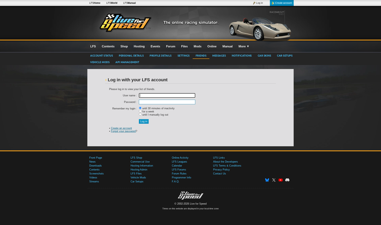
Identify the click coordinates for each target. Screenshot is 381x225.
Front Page (95, 157)
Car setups (284, 55)
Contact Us (219, 173)
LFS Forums (179, 169)
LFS (94, 3)
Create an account (121, 128)
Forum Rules (179, 173)
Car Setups (137, 181)
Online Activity (180, 157)
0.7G (148, 28)
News (92, 161)
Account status (101, 55)
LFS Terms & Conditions (227, 165)
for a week (147, 111)
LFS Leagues (179, 161)
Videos (93, 177)
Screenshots (96, 173)
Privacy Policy (221, 169)
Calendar (177, 165)
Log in (259, 3)
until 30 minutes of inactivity (158, 108)
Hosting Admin (139, 169)
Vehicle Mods (100, 62)
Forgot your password (123, 131)
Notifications (242, 55)
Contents (94, 169)
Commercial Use (140, 161)
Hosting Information (142, 165)
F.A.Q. (175, 181)
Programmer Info (181, 177)
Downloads (95, 165)
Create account (283, 3)
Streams (94, 181)
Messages (219, 55)
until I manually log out (154, 114)
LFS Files (136, 173)
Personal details (131, 55)
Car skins (264, 55)
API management (127, 62)
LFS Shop (136, 157)
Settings (184, 55)
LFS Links (219, 157)
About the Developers (225, 161)
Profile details (161, 55)
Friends (201, 55)
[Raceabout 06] (260, 25)
